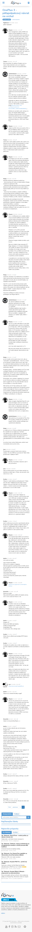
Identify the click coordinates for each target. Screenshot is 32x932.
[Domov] (16, 2)
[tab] (7, 814)
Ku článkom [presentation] (6, 832)
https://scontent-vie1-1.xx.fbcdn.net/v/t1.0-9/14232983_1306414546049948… (18, 107)
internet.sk (14, 921)
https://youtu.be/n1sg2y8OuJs (16, 686)
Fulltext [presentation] (16, 814)
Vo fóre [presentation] (15, 832)
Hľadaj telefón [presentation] (7, 814)
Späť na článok (7, 19)
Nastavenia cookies (16, 923)
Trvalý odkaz (22, 29)
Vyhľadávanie (28, 817)
